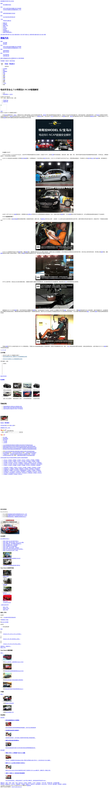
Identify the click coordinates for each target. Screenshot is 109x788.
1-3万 (8, 644)
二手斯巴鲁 (37, 465)
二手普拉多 (29, 472)
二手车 (19, 9)
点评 (14, 17)
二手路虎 (29, 462)
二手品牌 (5, 441)
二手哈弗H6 (22, 471)
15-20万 (16, 634)
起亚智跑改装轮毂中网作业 (14, 565)
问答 (8, 17)
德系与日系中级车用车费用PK (12, 740)
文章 (4, 79)
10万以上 (16, 644)
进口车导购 (12, 60)
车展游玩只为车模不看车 (11, 546)
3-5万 (8, 634)
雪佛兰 (17, 445)
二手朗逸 (11, 468)
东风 (23, 447)
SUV (18, 58)
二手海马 (5, 465)
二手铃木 (15, 462)
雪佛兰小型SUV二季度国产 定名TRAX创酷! (15, 752)
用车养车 (3, 717)
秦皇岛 (22, 451)
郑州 (11, 454)
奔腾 (17, 449)
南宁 (13, 455)
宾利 (33, 449)
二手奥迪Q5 (38, 470)
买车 (2, 7)
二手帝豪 (23, 465)
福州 (8, 455)
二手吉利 (10, 465)
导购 (8, 9)
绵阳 (20, 455)
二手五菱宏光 (37, 468)
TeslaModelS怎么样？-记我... (12, 550)
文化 (40, 34)
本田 (23, 445)
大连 (21, 452)
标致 (4, 446)
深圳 (34, 454)
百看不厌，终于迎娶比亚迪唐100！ (14, 543)
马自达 (12, 446)
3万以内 (5, 634)
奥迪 (13, 445)
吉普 (30, 446)
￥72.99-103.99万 (6, 594)
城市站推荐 (5, 438)
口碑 (8, 55)
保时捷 (25, 446)
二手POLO (39, 472)
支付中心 (13, 784)
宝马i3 (15, 115)
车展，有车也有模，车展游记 (12, 547)
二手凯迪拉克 (33, 463)
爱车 (2, 15)
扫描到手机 (5, 101)
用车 (2, 12)
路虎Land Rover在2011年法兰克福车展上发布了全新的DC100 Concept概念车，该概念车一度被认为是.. (28, 770)
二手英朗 (38, 467)
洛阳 (16, 454)
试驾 (12, 9)
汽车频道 (3, 60)
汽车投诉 (13, 13)
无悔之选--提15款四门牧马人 (12, 541)
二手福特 (14, 461)
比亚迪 (6, 446)
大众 (4, 445)
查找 (2, 629)
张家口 (18, 451)
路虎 (23, 446)
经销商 (19, 8)
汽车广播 (44, 782)
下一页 (4, 350)
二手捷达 (15, 467)
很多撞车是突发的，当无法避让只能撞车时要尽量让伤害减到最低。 (21, 737)
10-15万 (13, 634)
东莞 (4, 455)
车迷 (6, 17)
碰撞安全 (40, 116)
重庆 (25, 455)
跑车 (20, 58)
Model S (12, 63)
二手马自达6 (12, 471)
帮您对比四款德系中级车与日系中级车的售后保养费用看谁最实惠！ (21, 747)
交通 (53, 154)
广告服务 (23, 784)
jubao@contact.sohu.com (17, 786)
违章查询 (7, 13)
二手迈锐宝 (10, 474)
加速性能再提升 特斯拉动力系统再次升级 (12, 406)
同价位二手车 (6, 608)
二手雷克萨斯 (26, 463)
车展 (12, 17)
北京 (6, 451)
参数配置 (5, 71)
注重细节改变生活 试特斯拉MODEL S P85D (17, 515)
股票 (18, 34)
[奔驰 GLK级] (7, 575)
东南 (29, 449)
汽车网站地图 (56, 782)
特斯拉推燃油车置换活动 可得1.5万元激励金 (13, 409)
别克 (20, 445)
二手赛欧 (28, 470)
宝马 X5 (5, 592)
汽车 (22, 34)
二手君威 (16, 468)
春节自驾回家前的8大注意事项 (12, 720)
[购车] (4, 541)
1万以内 (5, 644)
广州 (32, 454)
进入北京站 (11, 1)
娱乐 (13, 34)
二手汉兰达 (34, 471)
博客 (45, 34)
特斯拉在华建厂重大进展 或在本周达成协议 (13, 407)
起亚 (29, 445)
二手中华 (27, 465)
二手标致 (37, 461)
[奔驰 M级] (7, 583)
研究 (8, 4)
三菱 (28, 446)
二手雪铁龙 (20, 462)
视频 (14, 9)
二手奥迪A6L (6, 471)
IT (19, 34)
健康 (36, 34)
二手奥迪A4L (6, 468)
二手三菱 (10, 463)
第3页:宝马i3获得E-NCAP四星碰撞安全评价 (12, 358)
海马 (12, 447)
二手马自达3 (24, 472)
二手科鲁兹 (33, 467)
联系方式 (33, 784)
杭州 (35, 452)
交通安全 (30, 214)
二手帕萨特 (20, 468)
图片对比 (7, 457)
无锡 (33, 452)
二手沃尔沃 (14, 463)
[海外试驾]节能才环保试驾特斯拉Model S (14, 688)
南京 (29, 452)
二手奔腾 (5, 462)
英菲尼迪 (10, 449)
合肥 (25, 454)
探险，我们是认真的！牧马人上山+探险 (15, 542)
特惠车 (16, 9)
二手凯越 (26, 468)
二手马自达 (10, 462)
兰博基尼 (28, 447)
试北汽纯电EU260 (10, 712)
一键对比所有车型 (5, 604)
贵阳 (34, 455)
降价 (10, 9)
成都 (18, 455)
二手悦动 (15, 474)
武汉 (18, 454)
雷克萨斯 (33, 446)
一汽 (22, 449)
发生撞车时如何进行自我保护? (12, 730)
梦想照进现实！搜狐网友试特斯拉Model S (17, 516)
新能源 (22, 58)
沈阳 (19, 452)
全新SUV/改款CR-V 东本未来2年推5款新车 (15, 773)
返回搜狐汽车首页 (5, 1)
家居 (26, 34)
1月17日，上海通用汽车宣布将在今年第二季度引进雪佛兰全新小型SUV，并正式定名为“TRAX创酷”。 (28, 760)
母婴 (31, 34)
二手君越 (33, 470)
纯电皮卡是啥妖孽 (10, 703)
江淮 (9, 447)
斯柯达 (4, 447)
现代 (11, 445)
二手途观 (11, 467)
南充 (23, 455)
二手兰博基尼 (39, 463)
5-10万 (10, 634)
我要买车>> (8, 646)
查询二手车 (3, 647)
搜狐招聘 (18, 784)
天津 (9, 451)
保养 (4, 13)
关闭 (2, 111)
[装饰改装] (5, 565)
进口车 (16, 8)
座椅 (24, 253)
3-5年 (10, 639)
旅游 (38, 34)
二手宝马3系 (16, 470)
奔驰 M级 (5, 584)
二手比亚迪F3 (12, 472)
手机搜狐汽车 (6, 30)
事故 (88, 311)
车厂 (69, 346)
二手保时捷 (20, 463)
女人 (29, 34)
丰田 (6, 445)
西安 (31, 455)
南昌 (27, 454)
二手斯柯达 (38, 462)
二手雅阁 (11, 470)
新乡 (13, 454)
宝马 (15, 445)
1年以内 (5, 639)
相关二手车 (5, 607)
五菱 (35, 447)
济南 (29, 451)
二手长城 (23, 461)
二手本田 (10, 461)
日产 (25, 445)
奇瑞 (9, 446)
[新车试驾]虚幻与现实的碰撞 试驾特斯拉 (14, 679)
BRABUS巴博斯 (4, 622)
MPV (16, 58)
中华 (14, 447)
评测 (12, 8)
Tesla (6, 63)
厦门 (11, 455)
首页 (2, 34)
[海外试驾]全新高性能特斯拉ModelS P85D (14, 670)
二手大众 (5, 459)
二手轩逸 (39, 471)
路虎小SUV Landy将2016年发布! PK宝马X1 (15, 762)
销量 (6, 4)
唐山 (14, 451)
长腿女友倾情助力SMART (15, 558)
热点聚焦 (3, 379)
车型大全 (5, 8)
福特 (8, 445)
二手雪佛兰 (36, 459)
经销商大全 (15, 457)
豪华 (14, 58)
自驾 (10, 17)
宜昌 (20, 454)
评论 (4, 4)
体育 (9, 34)
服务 (10, 13)
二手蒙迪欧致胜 (22, 470)
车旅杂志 (5, 20)
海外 (10, 4)
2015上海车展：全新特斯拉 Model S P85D (14, 661)
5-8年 (12, 639)
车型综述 (3, 425)
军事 (6, 34)
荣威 (7, 447)
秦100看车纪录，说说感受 (12, 545)
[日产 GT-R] (7, 600)
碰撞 (64, 116)
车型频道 (5, 68)
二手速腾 (28, 467)
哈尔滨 (14, 452)
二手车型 (5, 442)
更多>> (20, 634)
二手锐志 (35, 472)
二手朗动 (5, 474)
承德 (16, 451)
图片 (14, 8)
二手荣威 (14, 465)
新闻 (2, 3)
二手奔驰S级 (28, 471)
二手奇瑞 (33, 461)
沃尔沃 (16, 447)
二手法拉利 (32, 465)
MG (7, 449)
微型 (2, 58)
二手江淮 (34, 462)
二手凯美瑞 (30, 468)
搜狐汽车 (5, 23)
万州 (27, 455)
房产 (24, 34)
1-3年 (8, 639)
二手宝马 (23, 459)
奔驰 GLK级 (5, 576)
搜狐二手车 (5, 25)
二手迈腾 (24, 467)
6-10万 (12, 644)
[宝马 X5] (7, 591)
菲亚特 (19, 449)
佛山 (6, 455)
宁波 (4, 454)
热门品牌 (5, 437)
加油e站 (4, 29)
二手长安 (25, 462)
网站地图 (55, 784)
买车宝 (4, 26)
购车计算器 (20, 457)
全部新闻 (60, 784)
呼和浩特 (7, 452)
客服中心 (28, 784)
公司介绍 (50, 784)
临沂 (4, 452)
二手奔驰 (32, 459)
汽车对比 (5, 9)
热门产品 (5, 440)
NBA (11, 34)
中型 (9, 58)
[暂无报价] (7, 422)
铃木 (15, 446)
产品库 (25, 782)
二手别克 (5, 461)
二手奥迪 (14, 459)
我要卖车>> (3, 646)
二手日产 (18, 461)
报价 (10, 8)
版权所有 (29, 785)
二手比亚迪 (27, 461)
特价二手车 (5, 609)
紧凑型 (6, 58)
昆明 (29, 455)
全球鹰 (19, 447)
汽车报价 (11, 457)
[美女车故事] (6, 558)
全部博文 (64, 784)
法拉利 (13, 449)
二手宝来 (19, 467)
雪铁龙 (17, 446)
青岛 (31, 451)
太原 (25, 451)
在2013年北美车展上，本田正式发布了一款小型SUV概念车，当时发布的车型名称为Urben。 (26, 780)
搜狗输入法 (7, 784)
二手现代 (27, 459)
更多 (35, 449)
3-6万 (10, 644)
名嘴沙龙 (9, 20)
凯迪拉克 (32, 447)
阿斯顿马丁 (3, 619)
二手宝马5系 (18, 472)
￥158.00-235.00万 (7, 602)
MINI (26, 449)
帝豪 (25, 447)
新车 (8, 8)
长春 (17, 452)
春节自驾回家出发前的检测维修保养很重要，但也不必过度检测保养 (21, 727)
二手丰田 (18, 459)
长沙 (22, 454)
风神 (31, 449)
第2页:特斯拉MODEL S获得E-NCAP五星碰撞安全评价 (15, 356)
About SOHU (44, 784)
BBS (43, 34)
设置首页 (3, 784)
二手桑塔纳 (5, 470)
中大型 (11, 58)
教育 (33, 34)
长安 (20, 446)
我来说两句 (8, 94)
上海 (26, 452)
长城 (32, 445)
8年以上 (15, 639)
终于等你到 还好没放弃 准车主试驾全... (14, 549)
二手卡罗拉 (5, 472)
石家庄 (11, 451)
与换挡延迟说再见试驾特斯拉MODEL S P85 (17, 514)
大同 (27, 451)
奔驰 (27, 445)
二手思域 (17, 471)
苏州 (31, 452)
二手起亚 (10, 459)
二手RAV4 (19, 474)
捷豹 (24, 449)
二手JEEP (5, 463)
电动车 (6, 115)
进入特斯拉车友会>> (5, 538)
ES (65, 281)
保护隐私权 (38, 784)
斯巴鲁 (4, 449)
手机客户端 (5, 100)
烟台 (34, 451)
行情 (16, 782)
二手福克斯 (5, 467)
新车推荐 (3, 750)
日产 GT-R (5, 601)
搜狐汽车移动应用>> (7, 32)
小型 (4, 58)
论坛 (4, 17)
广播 (2, 19)
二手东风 (18, 465)
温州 (6, 454)
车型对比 (3, 457)
